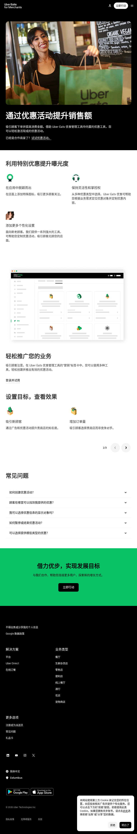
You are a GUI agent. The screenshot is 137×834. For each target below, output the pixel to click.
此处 (125, 810)
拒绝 (112, 825)
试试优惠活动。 (41, 138)
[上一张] (115, 447)
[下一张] (126, 447)
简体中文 (15, 771)
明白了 (125, 825)
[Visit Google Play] (17, 792)
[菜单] (132, 5)
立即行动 (121, 5)
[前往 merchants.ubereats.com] (13, 5)
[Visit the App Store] (42, 792)
